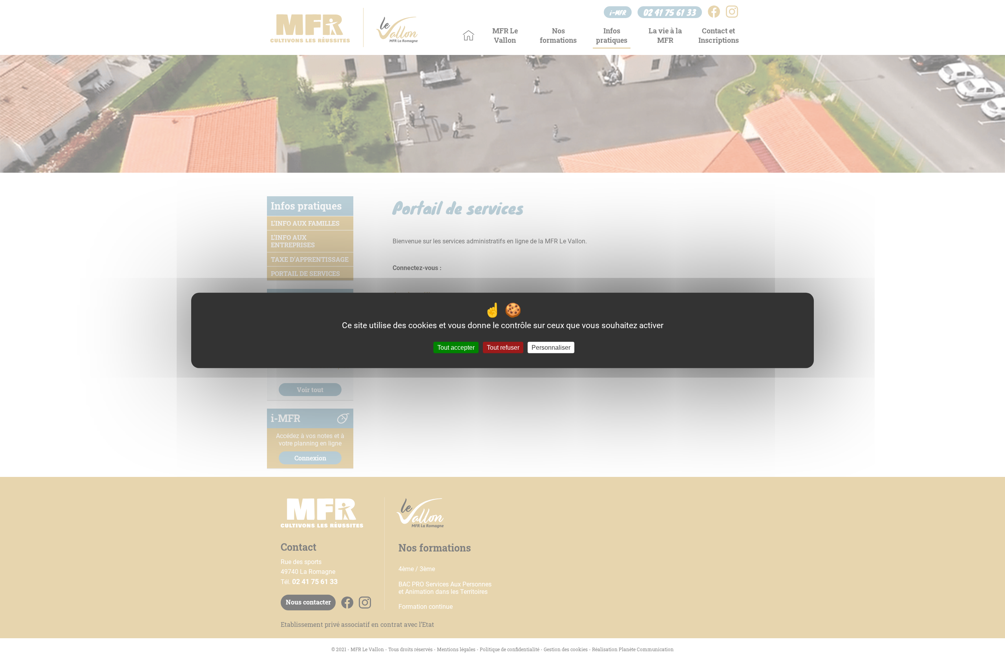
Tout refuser (503, 347)
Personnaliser (551, 347)
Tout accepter (456, 347)
